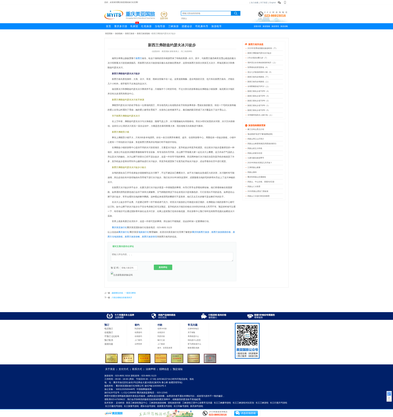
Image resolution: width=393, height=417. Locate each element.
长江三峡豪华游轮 (222, 402)
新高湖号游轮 (196, 406)
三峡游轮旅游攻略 (157, 402)
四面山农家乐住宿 (254, 153)
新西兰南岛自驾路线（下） (258, 77)
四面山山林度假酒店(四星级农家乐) (261, 144)
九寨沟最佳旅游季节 (255, 158)
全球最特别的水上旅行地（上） (260, 115)
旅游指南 (266, 26)
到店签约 (138, 329)
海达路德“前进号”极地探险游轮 (260, 134)
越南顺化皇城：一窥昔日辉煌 (124, 293)
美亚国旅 (109, 33)
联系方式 (137, 369)
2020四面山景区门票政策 (257, 191)
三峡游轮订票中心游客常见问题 (197, 402)
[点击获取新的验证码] (122, 275)
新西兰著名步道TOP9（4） (258, 91)
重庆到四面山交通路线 (256, 177)
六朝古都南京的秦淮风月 (122, 297)
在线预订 (108, 332)
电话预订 (108, 328)
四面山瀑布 (252, 172)
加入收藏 (254, 3)
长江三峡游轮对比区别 (243, 402)
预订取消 (108, 340)
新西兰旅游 (129, 33)
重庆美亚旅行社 (119, 227)
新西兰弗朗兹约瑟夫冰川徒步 (259, 53)
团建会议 (187, 26)
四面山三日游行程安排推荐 (258, 196)
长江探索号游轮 (131, 406)
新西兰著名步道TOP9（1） (258, 105)
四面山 (184, 18)
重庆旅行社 (123, 232)
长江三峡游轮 (262, 402)
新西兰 (139, 58)
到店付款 (161, 336)
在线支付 (161, 332)
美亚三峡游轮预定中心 (137, 402)
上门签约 (138, 340)
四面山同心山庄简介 (255, 139)
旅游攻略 (284, 26)
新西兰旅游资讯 (149, 236)
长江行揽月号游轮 (278, 402)
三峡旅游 (173, 26)
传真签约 (138, 332)
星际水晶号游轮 (148, 406)
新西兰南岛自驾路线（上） (258, 82)
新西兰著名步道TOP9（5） (258, 110)
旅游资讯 (275, 26)
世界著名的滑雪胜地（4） (258, 67)
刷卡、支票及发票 (165, 348)
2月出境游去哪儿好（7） (257, 58)
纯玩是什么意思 (194, 340)
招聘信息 (164, 369)
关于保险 (191, 332)
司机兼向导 (201, 26)
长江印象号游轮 (181, 406)
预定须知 (178, 369)
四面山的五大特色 (254, 148)
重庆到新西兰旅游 (200, 232)
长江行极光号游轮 (113, 406)
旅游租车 (216, 26)
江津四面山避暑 (253, 167)
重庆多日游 (120, 26)
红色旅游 (146, 26)
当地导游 (160, 26)
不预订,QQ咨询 (111, 336)
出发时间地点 (193, 329)
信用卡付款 (162, 329)
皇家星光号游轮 (164, 406)
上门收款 (161, 344)
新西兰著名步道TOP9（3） (258, 96)
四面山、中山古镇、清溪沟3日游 (260, 182)
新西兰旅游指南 (143, 33)
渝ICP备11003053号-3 (155, 386)
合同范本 (138, 344)
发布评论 (163, 267)
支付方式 (123, 369)
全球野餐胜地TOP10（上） (258, 86)
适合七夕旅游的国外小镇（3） (259, 72)
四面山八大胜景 (253, 186)
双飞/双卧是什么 (194, 344)
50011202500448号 (125, 389)
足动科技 (120, 402)
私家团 (134, 25)
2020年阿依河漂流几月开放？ (259, 163)
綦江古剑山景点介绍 (255, 129)
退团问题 (108, 344)
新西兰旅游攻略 (132, 236)
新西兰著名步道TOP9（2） (258, 101)
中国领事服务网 (144, 389)
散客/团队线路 (193, 348)
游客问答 (257, 26)
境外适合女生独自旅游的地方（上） (262, 63)
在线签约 (138, 336)
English (273, 3)
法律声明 (151, 369)
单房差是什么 (193, 336)
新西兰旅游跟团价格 (221, 232)
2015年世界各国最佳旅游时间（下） (262, 48)
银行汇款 (161, 340)
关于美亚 (264, 3)
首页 (108, 26)
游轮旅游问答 (174, 402)
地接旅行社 (143, 232)
